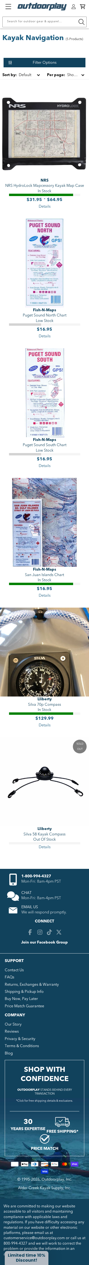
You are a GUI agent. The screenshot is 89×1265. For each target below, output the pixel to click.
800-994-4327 (15, 1243)
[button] (82, 6)
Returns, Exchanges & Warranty (32, 984)
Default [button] (16, 75)
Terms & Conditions (22, 1046)
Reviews (12, 1031)
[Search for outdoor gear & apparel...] (81, 22)
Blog (9, 1053)
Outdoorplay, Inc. (57, 1179)
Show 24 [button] (64, 75)
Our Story (13, 1024)
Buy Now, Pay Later (21, 998)
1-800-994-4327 (36, 876)
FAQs (9, 977)
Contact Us (14, 970)
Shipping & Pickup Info (24, 991)
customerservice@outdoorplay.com (34, 1238)
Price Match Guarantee (24, 1006)
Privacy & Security (20, 1038)
